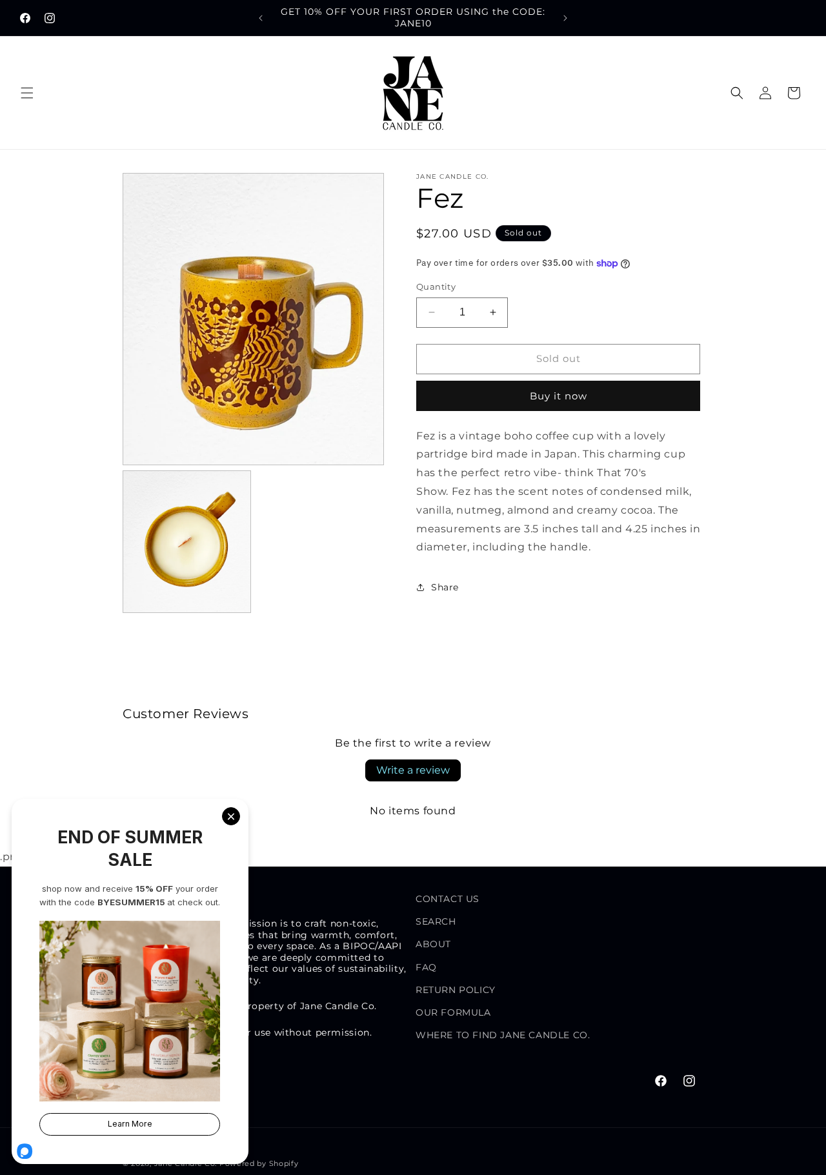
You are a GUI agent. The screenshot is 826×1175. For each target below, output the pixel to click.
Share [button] (445, 587)
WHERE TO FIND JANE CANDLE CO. (503, 1035)
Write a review (413, 770)
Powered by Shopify (259, 1163)
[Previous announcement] (261, 18)
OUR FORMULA (453, 1012)
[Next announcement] (565, 18)
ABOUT (433, 944)
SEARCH (436, 921)
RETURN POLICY (456, 990)
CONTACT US (447, 899)
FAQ (426, 967)
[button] (27, 93)
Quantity (436, 286)
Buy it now (558, 396)
